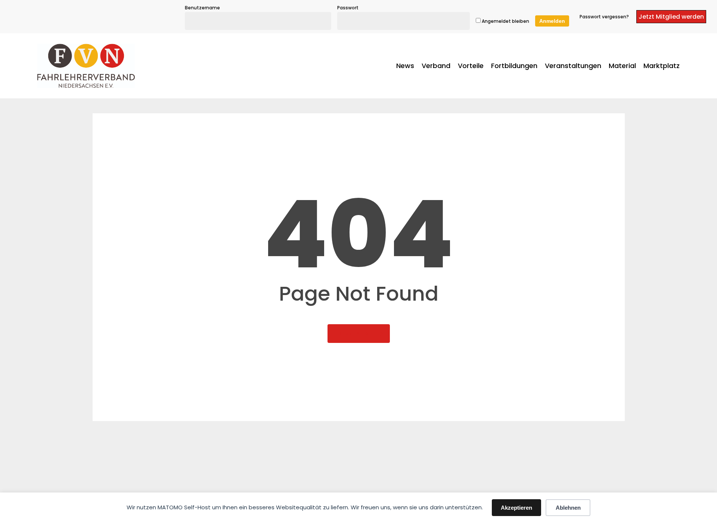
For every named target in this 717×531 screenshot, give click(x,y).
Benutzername (202, 7)
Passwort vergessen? (604, 16)
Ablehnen (568, 507)
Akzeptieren (516, 507)
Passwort (347, 7)
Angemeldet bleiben (505, 21)
